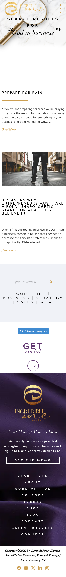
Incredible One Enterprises (20, 555)
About (33, 482)
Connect (33, 534)
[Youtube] (26, 568)
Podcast (33, 521)
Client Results (33, 527)
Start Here (33, 475)
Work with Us (33, 488)
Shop (33, 508)
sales (25, 302)
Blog (33, 514)
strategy (49, 298)
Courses (33, 495)
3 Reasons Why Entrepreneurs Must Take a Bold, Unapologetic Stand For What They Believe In (33, 206)
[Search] (51, 281)
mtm (46, 302)
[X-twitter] (33, 568)
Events (33, 501)
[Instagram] (47, 568)
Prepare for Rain (22, 92)
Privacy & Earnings (48, 555)
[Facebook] (19, 568)
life (40, 293)
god (22, 293)
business (16, 298)
